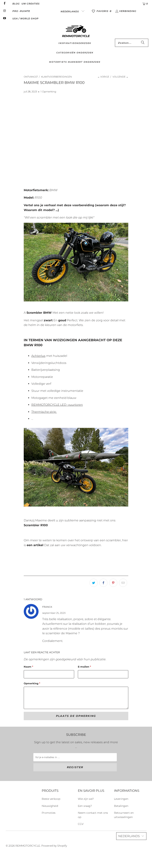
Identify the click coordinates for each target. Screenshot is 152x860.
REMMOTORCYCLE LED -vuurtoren (57, 404)
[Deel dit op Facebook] (103, 583)
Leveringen (121, 798)
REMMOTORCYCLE (27, 845)
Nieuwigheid (50, 806)
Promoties (48, 812)
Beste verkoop (51, 798)
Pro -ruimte (21, 11)
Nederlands (70, 11)
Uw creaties (31, 3)
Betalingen (121, 806)
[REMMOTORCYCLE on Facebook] (4, 3)
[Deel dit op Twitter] (94, 583)
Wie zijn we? (86, 798)
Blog (16, 3)
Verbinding (127, 11)
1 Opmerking (48, 91)
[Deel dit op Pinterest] (113, 583)
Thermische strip (43, 412)
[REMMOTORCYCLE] (76, 31)
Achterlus (38, 356)
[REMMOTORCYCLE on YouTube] (4, 18)
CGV (81, 824)
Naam (28, 666)
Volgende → (120, 76)
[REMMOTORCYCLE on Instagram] (4, 11)
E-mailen (84, 666)
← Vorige (103, 76)
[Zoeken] (142, 43)
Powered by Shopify (54, 845)
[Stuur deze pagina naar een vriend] (123, 583)
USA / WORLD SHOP (25, 18)
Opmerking (32, 683)
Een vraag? (85, 806)
